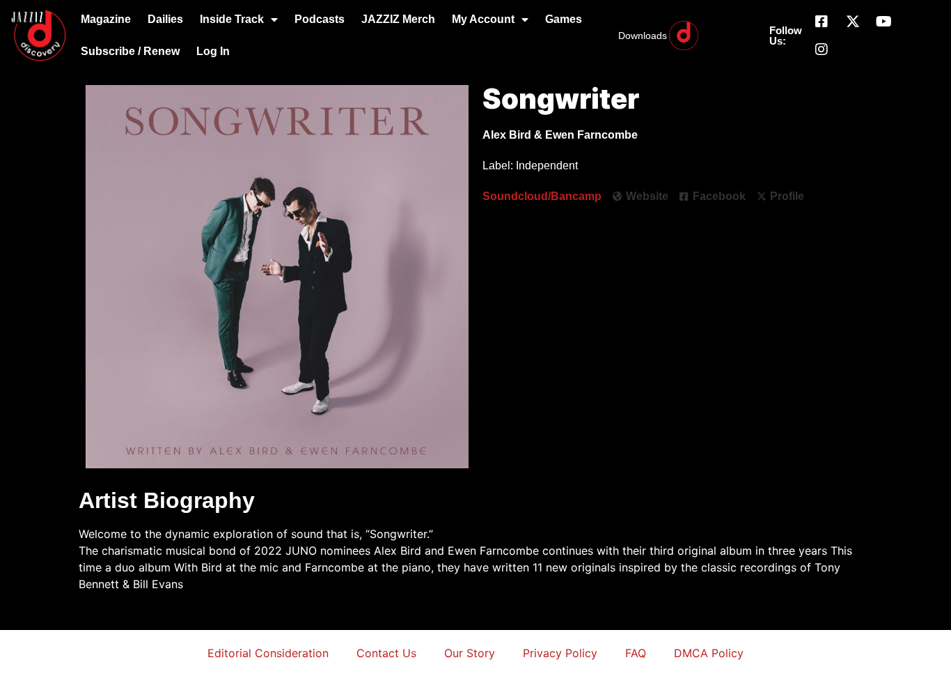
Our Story (469, 653)
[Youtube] (884, 22)
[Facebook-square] (821, 22)
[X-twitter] (853, 22)
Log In (213, 51)
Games (563, 19)
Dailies (165, 19)
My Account (483, 19)
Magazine (106, 19)
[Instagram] (821, 49)
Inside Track (232, 19)
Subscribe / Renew (130, 51)
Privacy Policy (560, 653)
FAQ (635, 653)
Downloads (642, 35)
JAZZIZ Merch (398, 19)
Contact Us (386, 653)
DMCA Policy (709, 653)
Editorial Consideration (268, 653)
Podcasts (319, 19)
